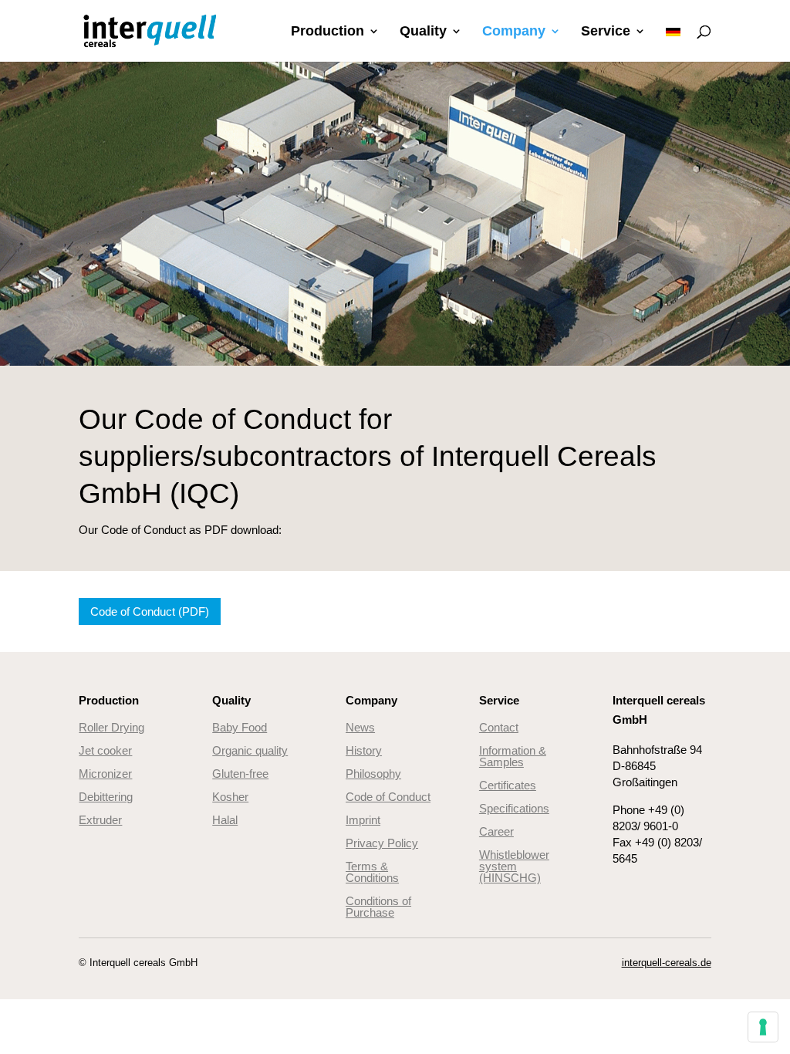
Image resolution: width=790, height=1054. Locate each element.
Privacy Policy (382, 843)
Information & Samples (512, 756)
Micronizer (105, 773)
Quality (423, 32)
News (360, 727)
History (364, 750)
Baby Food (239, 727)
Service (605, 32)
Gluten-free (240, 773)
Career (496, 831)
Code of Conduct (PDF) (149, 611)
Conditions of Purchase (378, 906)
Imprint (363, 819)
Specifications (514, 808)
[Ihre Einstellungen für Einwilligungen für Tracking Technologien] (763, 1027)
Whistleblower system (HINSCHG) (514, 866)
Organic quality (250, 750)
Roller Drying (111, 727)
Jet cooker (105, 750)
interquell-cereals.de (666, 962)
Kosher (230, 796)
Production (327, 32)
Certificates (507, 785)
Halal (225, 819)
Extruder (100, 819)
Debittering (106, 796)
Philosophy (373, 773)
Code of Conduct (388, 796)
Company (513, 32)
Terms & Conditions (372, 872)
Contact (498, 727)
